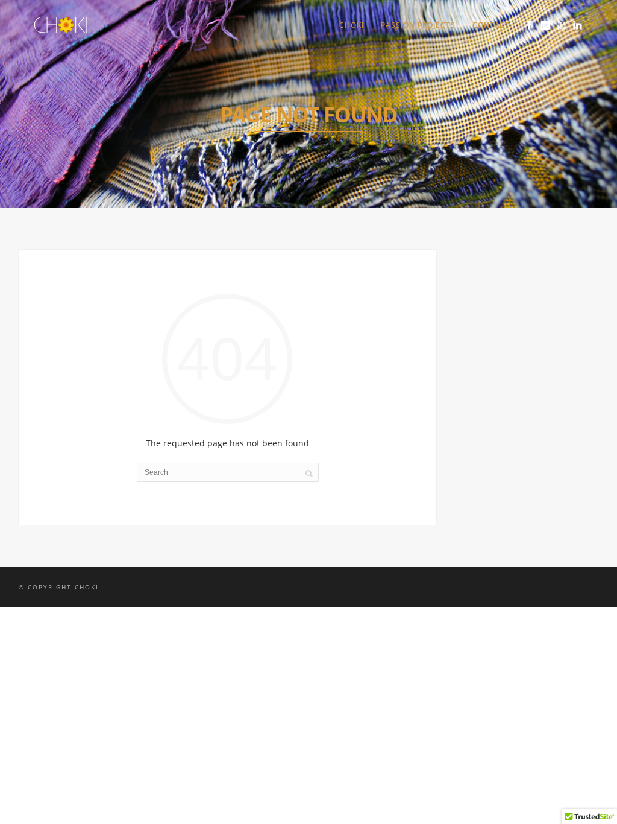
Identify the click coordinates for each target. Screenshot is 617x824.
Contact (491, 25)
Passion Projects (418, 25)
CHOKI (351, 25)
